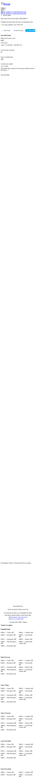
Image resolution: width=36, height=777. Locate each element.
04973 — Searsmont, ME (8, 639)
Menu (3, 8)
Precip (7, 4)
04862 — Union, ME (7, 632)
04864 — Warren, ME (25, 639)
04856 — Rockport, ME (8, 635)
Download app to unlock (8, 68)
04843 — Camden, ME (26, 632)
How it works (12, 12)
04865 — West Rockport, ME (8, 642)
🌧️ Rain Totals (6, 30)
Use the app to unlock (23, 68)
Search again (7, 15)
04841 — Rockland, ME (8, 646)
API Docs (20, 12)
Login (24, 12)
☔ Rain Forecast (18, 30)
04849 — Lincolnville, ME (26, 636)
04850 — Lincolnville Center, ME (25, 642)
